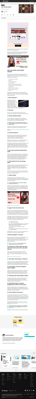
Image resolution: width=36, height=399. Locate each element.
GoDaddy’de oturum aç (26, 375)
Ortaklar (19, 379)
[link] (5, 15)
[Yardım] (31, 1)
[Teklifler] (29, 1)
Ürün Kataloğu (14, 382)
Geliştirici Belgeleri (15, 375)
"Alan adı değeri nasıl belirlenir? (22, 301)
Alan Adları (26, 334)
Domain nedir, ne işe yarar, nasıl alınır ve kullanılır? (18, 76)
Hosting (31, 382)
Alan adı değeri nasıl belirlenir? (15, 205)
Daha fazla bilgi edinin (6, 366)
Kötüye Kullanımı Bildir (9, 376)
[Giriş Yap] (32, 1)
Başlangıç (3, 5)
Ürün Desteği (8, 375)
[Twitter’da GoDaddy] (31, 390)
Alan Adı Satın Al (32, 375)
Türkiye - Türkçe (11, 390)
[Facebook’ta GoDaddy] (25, 390)
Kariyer (2, 377)
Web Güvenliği (31, 383)
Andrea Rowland (5, 11)
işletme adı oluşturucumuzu (22, 302)
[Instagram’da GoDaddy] (27, 390)
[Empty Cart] (33, 1)
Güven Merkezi (3, 384)
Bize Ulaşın (3, 378)
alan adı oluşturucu (12, 261)
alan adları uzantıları (26, 216)
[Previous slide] (31, 353)
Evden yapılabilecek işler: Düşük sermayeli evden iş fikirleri (6, 361)
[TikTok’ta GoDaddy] (29, 390)
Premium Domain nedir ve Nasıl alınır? (15, 256)
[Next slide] (34, 353)
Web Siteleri (31, 378)
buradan (18, 141)
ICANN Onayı (14, 376)
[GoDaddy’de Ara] (34, 3)
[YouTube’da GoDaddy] (33, 390)
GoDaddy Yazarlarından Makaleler (29, 336)
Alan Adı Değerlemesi (17, 187)
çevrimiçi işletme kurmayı (25, 295)
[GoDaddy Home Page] (5, 390)
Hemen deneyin (14, 303)
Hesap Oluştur (25, 378)
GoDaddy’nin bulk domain (13, 243)
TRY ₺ (15, 390)
